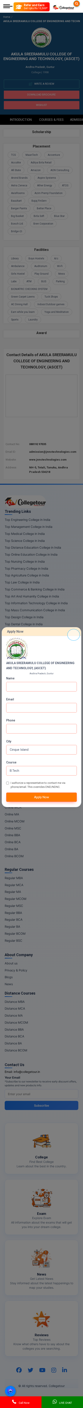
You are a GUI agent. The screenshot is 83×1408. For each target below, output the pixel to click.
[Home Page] (63, 6)
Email (10, 699)
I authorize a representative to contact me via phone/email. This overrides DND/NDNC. (38, 785)
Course (11, 762)
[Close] (73, 635)
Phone (10, 720)
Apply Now (41, 797)
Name (10, 678)
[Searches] (76, 3)
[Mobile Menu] (8, 6)
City (8, 741)
